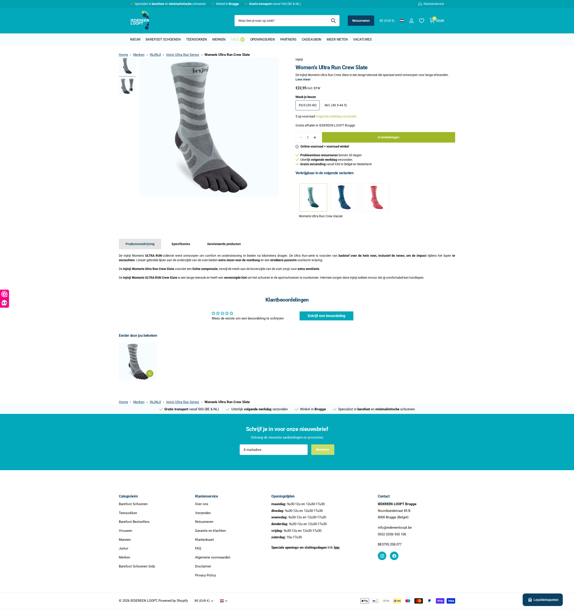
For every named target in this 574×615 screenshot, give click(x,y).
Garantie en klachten (210, 531)
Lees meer (303, 79)
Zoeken (333, 20)
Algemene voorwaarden (212, 557)
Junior (123, 548)
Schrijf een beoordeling (326, 316)
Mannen (125, 540)
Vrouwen (125, 531)
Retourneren (361, 20)
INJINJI (155, 55)
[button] (315, 137)
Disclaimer (203, 566)
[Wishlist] (421, 21)
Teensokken (196, 39)
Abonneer (323, 449)
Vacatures (362, 39)
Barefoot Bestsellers (134, 522)
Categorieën (128, 496)
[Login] (411, 21)
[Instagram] (382, 556)
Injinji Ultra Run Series (182, 55)
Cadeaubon (312, 39)
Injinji (299, 59)
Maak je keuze (306, 97)
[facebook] (394, 556)
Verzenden (203, 513)
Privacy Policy (205, 575)
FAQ (198, 548)
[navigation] (127, 65)
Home (123, 55)
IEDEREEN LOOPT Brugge (337, 125)
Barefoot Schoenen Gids (137, 566)
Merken (219, 39)
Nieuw (135, 39)
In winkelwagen (388, 137)
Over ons (201, 504)
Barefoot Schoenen (133, 504)
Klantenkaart (204, 540)
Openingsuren (262, 39)
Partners (288, 39)
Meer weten (337, 39)
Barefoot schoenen (163, 39)
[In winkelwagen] (149, 373)
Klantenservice (206, 496)
